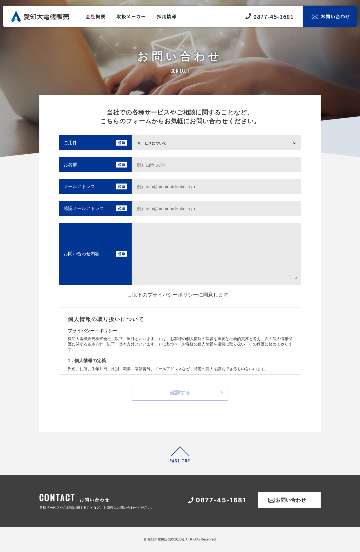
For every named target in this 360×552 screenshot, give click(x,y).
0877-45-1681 (273, 16)
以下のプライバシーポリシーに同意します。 (182, 295)
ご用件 (70, 142)
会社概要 (95, 16)
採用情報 (167, 16)
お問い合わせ (335, 16)
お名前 (70, 164)
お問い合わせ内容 (82, 253)
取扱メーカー (131, 16)
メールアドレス (79, 186)
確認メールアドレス (84, 208)
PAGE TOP (180, 460)
